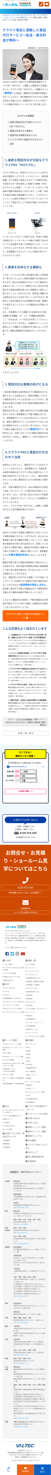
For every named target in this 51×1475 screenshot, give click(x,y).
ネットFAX (13, 780)
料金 (7, 1106)
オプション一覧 (32, 988)
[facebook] (7, 953)
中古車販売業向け (32, 1099)
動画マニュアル (34, 1135)
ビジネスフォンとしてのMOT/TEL (14, 1002)
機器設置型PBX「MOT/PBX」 (13, 998)
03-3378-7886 (22, 1322)
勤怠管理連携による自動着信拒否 (14, 1084)
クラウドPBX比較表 (10, 973)
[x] (12, 953)
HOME (8, 960)
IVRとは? (6, 995)
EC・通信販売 (31, 1071)
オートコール (31, 1012)
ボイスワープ (22, 722)
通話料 (43, 722)
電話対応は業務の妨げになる (23, 135)
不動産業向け (31, 1102)
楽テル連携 (7, 1053)
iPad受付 (29, 1005)
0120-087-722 (22, 1355)
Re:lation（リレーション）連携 (13, 1056)
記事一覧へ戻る (26, 733)
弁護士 (29, 1054)
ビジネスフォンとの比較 (11, 1005)
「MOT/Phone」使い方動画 (35, 1036)
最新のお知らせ (9, 980)
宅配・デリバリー (32, 1075)
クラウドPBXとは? (9, 988)
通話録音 (29, 999)
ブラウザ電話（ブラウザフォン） (37, 1009)
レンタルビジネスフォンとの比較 (14, 1012)
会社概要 (31, 1140)
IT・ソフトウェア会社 (33, 1082)
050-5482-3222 (23, 1207)
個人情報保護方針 (35, 1156)
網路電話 (7, 1144)
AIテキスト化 (31, 1002)
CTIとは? (7, 991)
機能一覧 (31, 960)
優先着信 (29, 995)
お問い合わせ (33, 1118)
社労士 (29, 1058)
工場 (28, 1095)
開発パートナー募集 (36, 1126)
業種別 (30, 1040)
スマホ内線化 (31, 964)
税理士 (29, 1051)
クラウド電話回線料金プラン (13, 1116)
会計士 (29, 1061)
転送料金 (37, 722)
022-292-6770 (22, 1243)
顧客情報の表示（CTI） (34, 978)
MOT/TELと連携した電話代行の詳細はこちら (26, 615)
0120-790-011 (22, 1233)
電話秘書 (7, 1147)
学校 (28, 1047)
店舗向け (29, 1085)
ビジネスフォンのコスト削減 (36, 1092)
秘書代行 (31, 722)
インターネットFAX (33, 971)
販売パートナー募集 (36, 1131)
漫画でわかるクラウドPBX (12, 977)
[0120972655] (41, 4)
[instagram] (17, 953)
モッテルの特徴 (7, 964)
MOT (7, 984)
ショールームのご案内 (37, 1113)
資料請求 (25, 1471)
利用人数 (13, 771)
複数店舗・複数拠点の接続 (35, 981)
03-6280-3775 (22, 1296)
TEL (8, 1471)
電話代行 (43, 725)
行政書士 (29, 1065)
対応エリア (32, 1152)
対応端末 (7, 1122)
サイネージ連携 (8, 1074)
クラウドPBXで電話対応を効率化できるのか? (28, 668)
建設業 (29, 1078)
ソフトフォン (31, 968)
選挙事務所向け (32, 1068)
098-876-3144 (22, 1426)
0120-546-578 (22, 1418)
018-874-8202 (22, 1224)
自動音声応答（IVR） (33, 992)
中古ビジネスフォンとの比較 (13, 1008)
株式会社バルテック (29, 1457)
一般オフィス (31, 1088)
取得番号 (13, 776)
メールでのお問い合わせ (25, 912)
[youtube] (23, 953)
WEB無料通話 (31, 1026)
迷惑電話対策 (31, 1019)
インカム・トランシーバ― (35, 1022)
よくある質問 (8, 1129)
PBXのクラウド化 (12, 722)
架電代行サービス (32, 1029)
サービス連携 (11, 1040)
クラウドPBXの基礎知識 (24, 719)
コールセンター (32, 1044)
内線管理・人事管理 (33, 985)
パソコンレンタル (32, 1033)
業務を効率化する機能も (21, 130)
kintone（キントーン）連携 (12, 1044)
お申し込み (32, 1122)
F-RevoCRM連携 (9, 1060)
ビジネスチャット (32, 974)
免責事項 (31, 1161)
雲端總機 (7, 1140)
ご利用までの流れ (9, 1126)
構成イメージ (8, 1119)
